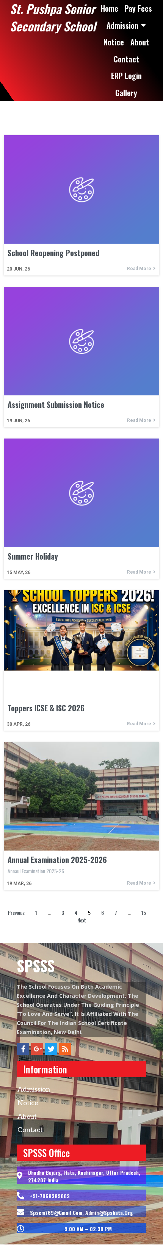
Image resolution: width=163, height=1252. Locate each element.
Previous (16, 912)
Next (81, 920)
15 (143, 912)
